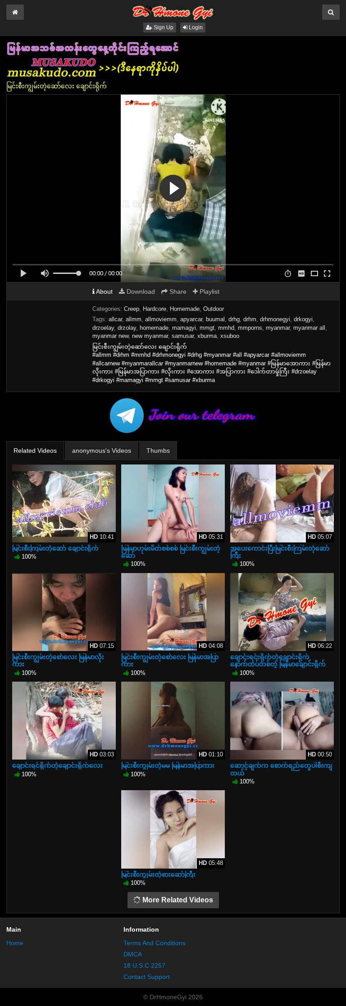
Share (177, 291)
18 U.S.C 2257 (144, 965)
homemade (154, 327)
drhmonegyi (275, 319)
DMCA (132, 954)
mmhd (226, 327)
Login (195, 27)
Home (14, 943)
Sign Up (162, 27)
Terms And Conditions (154, 943)
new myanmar (150, 335)
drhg (234, 319)
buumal (215, 319)
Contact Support (146, 976)
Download (140, 291)
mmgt (207, 327)
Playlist (208, 291)
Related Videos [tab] (35, 450)
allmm (133, 319)
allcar (115, 319)
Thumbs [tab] (158, 450)
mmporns (250, 327)
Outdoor (213, 308)
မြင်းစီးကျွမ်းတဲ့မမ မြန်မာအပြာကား (167, 765)
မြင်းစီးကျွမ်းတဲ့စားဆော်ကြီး (158, 874)
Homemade (185, 308)
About (104, 291)
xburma (207, 335)
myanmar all (309, 327)
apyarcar (191, 319)
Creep (131, 308)
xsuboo (229, 335)
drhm (249, 319)
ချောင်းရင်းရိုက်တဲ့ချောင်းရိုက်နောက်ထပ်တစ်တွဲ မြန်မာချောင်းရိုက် (278, 660)
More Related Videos (177, 900)
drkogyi (303, 319)
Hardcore (154, 308)
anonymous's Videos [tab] (101, 450)
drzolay (127, 327)
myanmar (278, 327)
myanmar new (110, 335)
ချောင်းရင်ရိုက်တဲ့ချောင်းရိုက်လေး (57, 765)
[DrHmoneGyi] (173, 10)
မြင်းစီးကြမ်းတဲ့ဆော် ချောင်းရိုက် (55, 548)
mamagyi (184, 327)
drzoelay (103, 327)
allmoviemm (161, 319)
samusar (183, 335)
